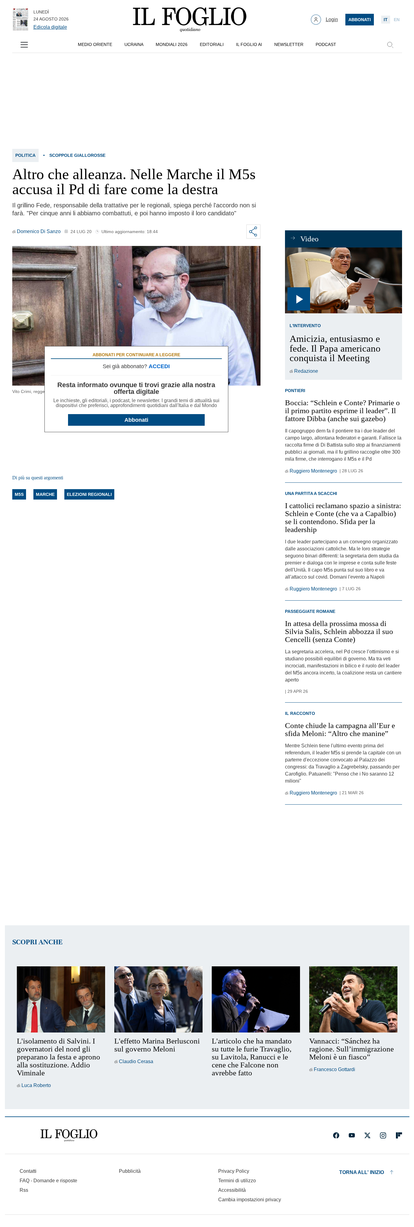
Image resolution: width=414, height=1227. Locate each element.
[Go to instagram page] (383, 1135)
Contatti (28, 1171)
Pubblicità (130, 1171)
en (397, 19)
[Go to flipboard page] (399, 1135)
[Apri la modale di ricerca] (390, 44)
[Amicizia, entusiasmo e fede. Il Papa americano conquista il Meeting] (343, 280)
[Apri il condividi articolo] (253, 232)
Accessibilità (232, 1190)
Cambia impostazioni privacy (249, 1199)
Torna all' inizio (361, 1172)
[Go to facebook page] (336, 1135)
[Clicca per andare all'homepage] (69, 1135)
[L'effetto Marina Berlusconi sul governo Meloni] (158, 999)
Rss (24, 1190)
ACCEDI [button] (159, 366)
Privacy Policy (233, 1171)
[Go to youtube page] (352, 1135)
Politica (25, 155)
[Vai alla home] (189, 19)
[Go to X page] (367, 1135)
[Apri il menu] (24, 44)
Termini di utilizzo (237, 1180)
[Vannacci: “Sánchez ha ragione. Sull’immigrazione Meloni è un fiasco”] (353, 999)
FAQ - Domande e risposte (48, 1180)
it (386, 19)
